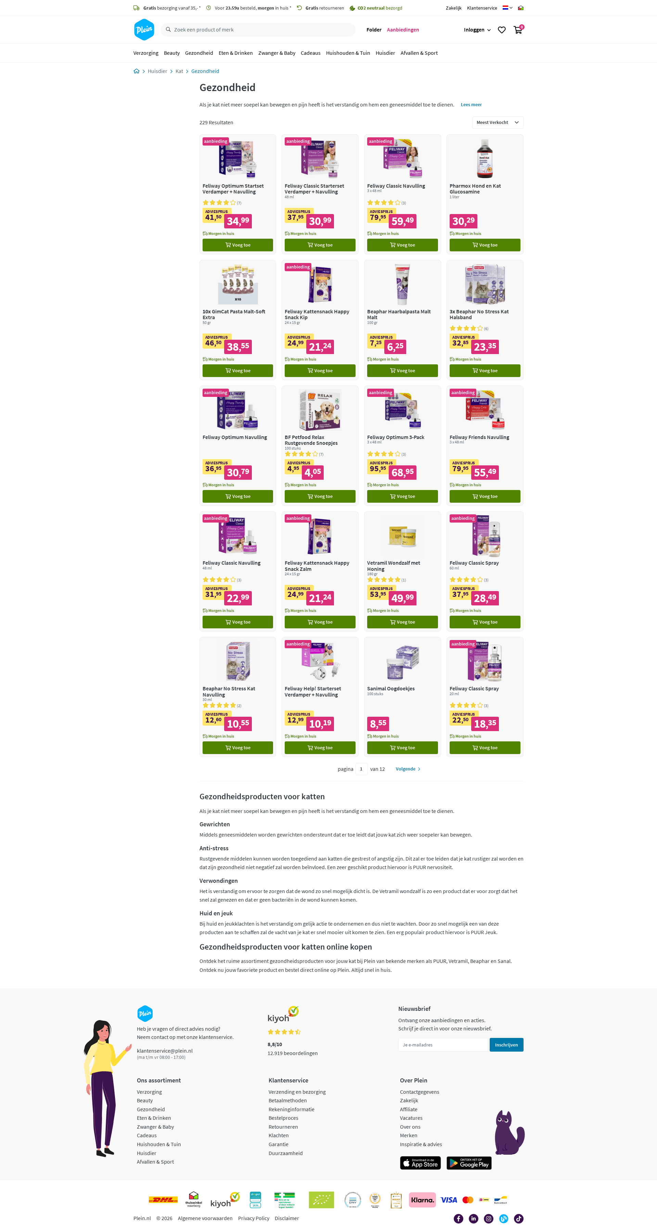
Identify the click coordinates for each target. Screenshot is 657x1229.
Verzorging (145, 52)
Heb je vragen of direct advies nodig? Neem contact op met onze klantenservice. (185, 1032)
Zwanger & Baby (276, 52)
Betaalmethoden (288, 1100)
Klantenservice (482, 8)
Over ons (410, 1126)
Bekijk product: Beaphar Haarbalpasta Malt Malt (402, 320)
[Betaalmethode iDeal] (484, 1200)
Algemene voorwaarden (205, 1218)
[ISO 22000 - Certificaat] (353, 1199)
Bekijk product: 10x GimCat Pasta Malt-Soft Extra (238, 320)
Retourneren (283, 1126)
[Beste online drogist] (375, 1199)
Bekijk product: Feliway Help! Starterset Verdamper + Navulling (320, 697)
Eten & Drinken (236, 52)
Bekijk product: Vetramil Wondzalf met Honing (402, 571)
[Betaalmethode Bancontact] (500, 1200)
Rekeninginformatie (291, 1109)
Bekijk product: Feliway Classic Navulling (402, 194)
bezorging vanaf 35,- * (172, 8)
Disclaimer (287, 1218)
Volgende (405, 769)
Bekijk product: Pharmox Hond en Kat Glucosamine (485, 194)
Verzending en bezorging (297, 1091)
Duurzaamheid (286, 1153)
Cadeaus (311, 52)
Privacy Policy (253, 1218)
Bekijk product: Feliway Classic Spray (485, 571)
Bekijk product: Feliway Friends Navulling (485, 445)
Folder (374, 29)
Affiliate (408, 1109)
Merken (408, 1135)
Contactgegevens (419, 1091)
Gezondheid (199, 52)
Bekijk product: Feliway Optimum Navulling (238, 445)
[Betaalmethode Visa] (448, 1199)
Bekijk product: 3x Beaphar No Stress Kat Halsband (485, 320)
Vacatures (411, 1117)
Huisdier (385, 52)
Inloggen (474, 29)
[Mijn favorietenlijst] (502, 30)
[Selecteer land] (508, 7)
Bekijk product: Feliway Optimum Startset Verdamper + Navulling (238, 194)
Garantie (278, 1144)
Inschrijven (506, 1045)
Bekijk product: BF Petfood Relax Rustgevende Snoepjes (320, 445)
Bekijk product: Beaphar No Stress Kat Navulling (238, 697)
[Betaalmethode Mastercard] (468, 1200)
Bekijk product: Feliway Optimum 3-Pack (402, 445)
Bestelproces (283, 1117)
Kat (179, 71)
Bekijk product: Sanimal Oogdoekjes (402, 697)
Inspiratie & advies (421, 1144)
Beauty (172, 52)
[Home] (136, 71)
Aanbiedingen (403, 29)
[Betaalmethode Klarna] (422, 1199)
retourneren (325, 8)
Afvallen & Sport (419, 52)
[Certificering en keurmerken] (321, 1199)
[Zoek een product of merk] (166, 30)
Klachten (279, 1135)
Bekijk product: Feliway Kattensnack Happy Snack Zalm (320, 571)
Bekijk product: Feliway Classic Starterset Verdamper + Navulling (320, 194)
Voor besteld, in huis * (253, 8)
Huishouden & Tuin (348, 52)
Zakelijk (454, 8)
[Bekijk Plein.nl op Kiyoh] (225, 1199)
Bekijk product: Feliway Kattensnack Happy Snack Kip (320, 320)
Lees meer (471, 104)
